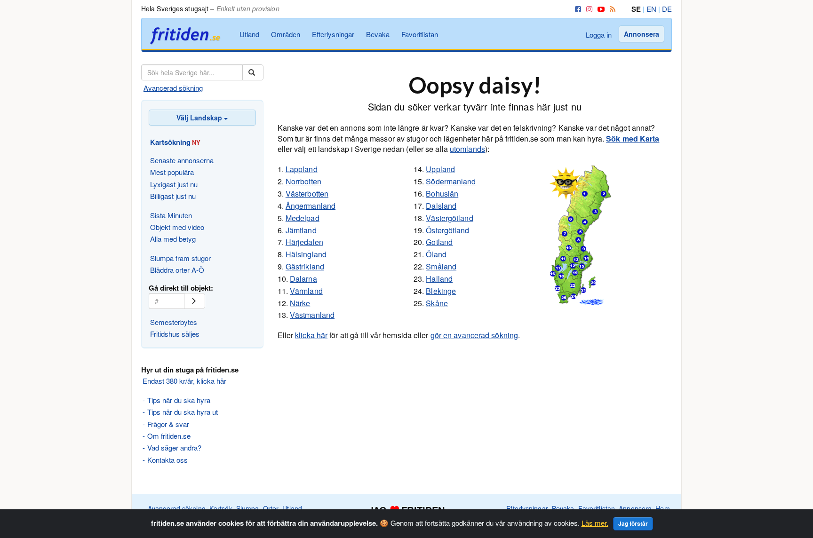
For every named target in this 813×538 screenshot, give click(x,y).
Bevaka (378, 34)
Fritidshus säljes (174, 334)
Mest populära (172, 172)
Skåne (437, 303)
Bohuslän (442, 193)
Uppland (440, 169)
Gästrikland (305, 266)
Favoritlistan (419, 34)
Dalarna (303, 278)
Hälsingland (306, 254)
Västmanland (312, 314)
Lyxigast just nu (174, 184)
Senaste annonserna (182, 160)
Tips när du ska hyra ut (182, 412)
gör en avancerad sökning (474, 335)
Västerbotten (307, 193)
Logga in (599, 35)
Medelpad (302, 218)
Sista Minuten (171, 215)
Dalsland (441, 205)
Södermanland (451, 181)
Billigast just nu (173, 196)
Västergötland (449, 218)
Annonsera (641, 34)
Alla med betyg (173, 239)
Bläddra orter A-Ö (177, 270)
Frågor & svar (168, 424)
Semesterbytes (173, 322)
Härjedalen (304, 242)
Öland (436, 254)
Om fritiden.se (169, 436)
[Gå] (194, 301)
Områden (285, 34)
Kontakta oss (167, 460)
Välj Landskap (200, 117)
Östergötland (447, 230)
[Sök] (252, 72)
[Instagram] (587, 9)
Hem (662, 508)
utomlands (467, 148)
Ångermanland (310, 205)
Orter (271, 508)
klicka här (311, 335)
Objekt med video (177, 227)
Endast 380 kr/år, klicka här (184, 381)
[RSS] (610, 9)
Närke (300, 303)
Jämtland (301, 230)
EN (651, 9)
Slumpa (247, 508)
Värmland (306, 290)
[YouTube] (599, 9)
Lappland (302, 169)
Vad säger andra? (174, 447)
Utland (249, 34)
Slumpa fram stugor (180, 258)
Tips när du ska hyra (178, 400)
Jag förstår (633, 523)
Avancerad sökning (173, 88)
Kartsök (220, 508)
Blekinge (441, 290)
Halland (439, 278)
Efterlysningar (333, 34)
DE (667, 9)
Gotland (439, 242)
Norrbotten (303, 181)
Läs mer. (595, 523)
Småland (441, 266)
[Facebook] (576, 9)
